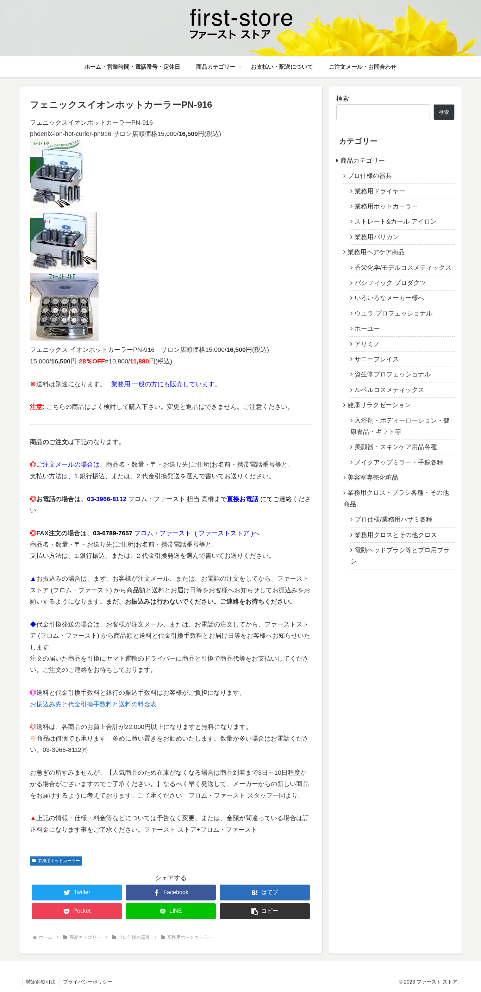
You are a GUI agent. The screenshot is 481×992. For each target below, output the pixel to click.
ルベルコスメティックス (389, 389)
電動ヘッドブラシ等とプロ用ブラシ (400, 556)
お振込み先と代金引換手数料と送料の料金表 (93, 704)
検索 (342, 98)
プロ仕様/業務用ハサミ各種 (393, 519)
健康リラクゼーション (379, 404)
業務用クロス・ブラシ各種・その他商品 (396, 498)
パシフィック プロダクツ (390, 282)
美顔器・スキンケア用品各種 (396, 446)
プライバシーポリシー (87, 982)
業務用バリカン (377, 237)
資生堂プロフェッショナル (393, 374)
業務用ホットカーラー (59, 860)
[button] (265, 911)
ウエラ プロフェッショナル (393, 313)
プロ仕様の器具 (370, 175)
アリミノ (367, 344)
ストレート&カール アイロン (396, 221)
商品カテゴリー (363, 160)
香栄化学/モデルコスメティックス (403, 267)
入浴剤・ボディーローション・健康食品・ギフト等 (400, 426)
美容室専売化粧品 (373, 477)
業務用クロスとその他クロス (396, 534)
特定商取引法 (41, 982)
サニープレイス (377, 359)
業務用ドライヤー (380, 191)
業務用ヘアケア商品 (376, 252)
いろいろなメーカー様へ (389, 297)
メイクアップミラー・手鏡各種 (399, 462)
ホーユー (367, 328)
